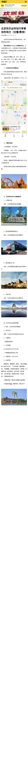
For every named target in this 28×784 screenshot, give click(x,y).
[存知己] (12, 2)
